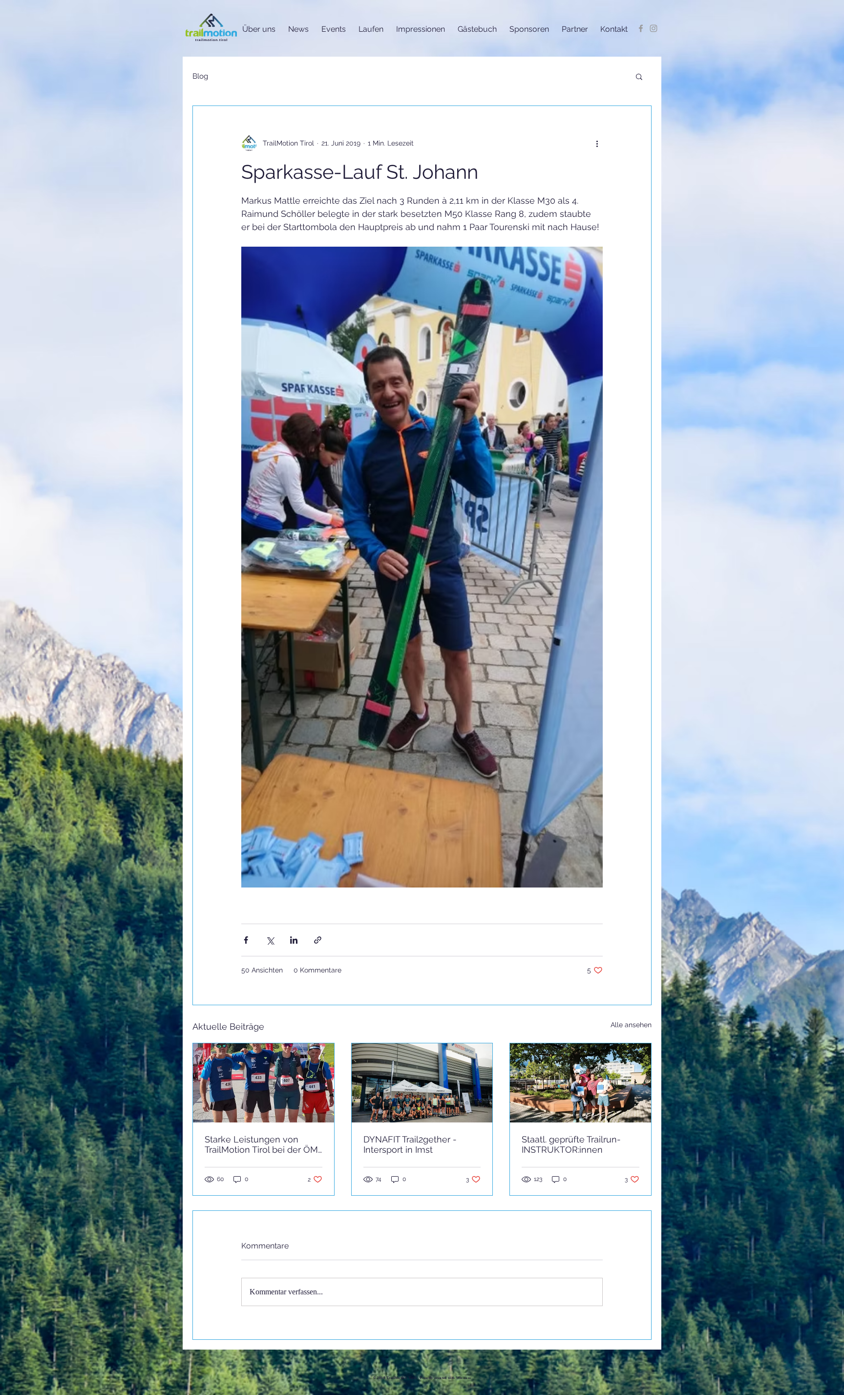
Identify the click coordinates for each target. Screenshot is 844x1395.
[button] (639, 76)
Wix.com (463, 1378)
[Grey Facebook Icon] (641, 28)
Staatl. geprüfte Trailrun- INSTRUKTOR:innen (571, 1144)
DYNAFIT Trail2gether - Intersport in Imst (410, 1144)
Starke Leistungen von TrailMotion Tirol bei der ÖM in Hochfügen (261, 1144)
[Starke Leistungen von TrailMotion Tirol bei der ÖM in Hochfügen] (263, 1082)
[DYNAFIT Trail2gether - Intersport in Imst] (422, 1082)
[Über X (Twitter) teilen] (269, 940)
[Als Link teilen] (317, 940)
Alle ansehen (631, 1025)
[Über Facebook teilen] (246, 940)
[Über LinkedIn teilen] (293, 940)
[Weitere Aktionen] (597, 143)
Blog (200, 76)
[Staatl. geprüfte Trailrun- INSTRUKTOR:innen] (580, 1082)
